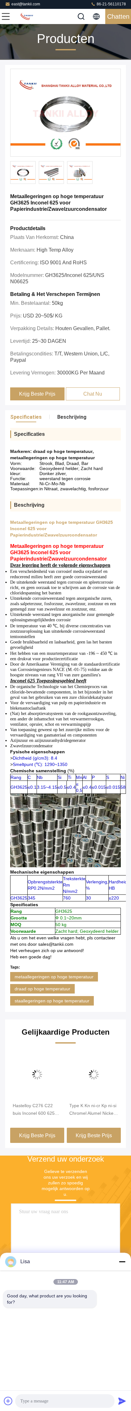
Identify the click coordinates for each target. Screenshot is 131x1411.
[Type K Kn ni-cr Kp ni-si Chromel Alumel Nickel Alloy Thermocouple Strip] (94, 1074)
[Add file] (8, 1401)
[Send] (122, 1401)
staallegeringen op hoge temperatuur (52, 1000)
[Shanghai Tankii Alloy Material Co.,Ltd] (26, 16)
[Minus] (122, 1261)
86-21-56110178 (111, 4)
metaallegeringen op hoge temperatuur (54, 976)
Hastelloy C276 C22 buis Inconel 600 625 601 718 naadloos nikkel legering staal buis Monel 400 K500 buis (37, 1110)
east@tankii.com (25, 4)
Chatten (118, 16)
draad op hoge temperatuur (42, 988)
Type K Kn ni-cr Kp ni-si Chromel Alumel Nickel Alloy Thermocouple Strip (92, 1110)
